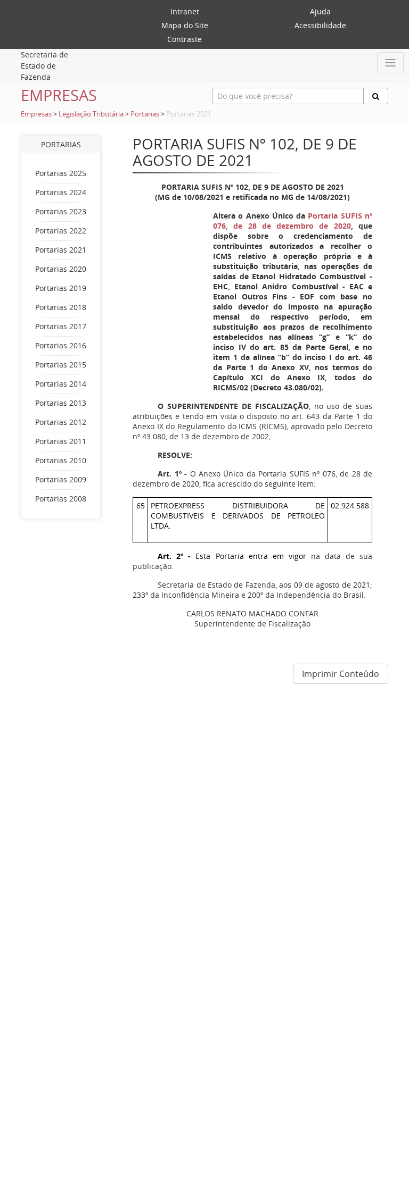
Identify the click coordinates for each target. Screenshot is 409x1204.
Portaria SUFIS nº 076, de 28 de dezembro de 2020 (292, 221)
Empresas (36, 114)
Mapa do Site (184, 25)
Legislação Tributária (91, 114)
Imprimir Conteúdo (340, 674)
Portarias (144, 114)
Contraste (184, 39)
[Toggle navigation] (390, 62)
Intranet (184, 11)
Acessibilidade (320, 25)
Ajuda (320, 11)
